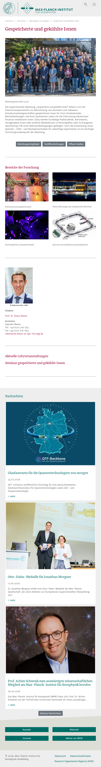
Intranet (27, 738)
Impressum (60, 756)
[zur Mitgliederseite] (50, 67)
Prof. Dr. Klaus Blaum (16, 316)
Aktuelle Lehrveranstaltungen (26, 356)
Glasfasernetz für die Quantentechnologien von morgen (48, 473)
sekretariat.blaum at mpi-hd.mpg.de (24, 333)
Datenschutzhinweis (80, 756)
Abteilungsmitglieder (28, 144)
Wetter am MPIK (74, 738)
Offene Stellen (76, 144)
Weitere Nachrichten (50, 713)
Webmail (74, 729)
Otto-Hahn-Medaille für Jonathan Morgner (39, 577)
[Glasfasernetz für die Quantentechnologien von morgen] (50, 433)
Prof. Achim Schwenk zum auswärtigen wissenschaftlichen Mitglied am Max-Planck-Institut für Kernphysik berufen (50, 683)
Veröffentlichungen (54, 144)
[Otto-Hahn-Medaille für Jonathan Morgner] (50, 536)
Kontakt (27, 729)
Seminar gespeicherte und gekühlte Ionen (35, 363)
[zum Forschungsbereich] (27, 186)
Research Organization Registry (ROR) (74, 761)
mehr (12, 496)
